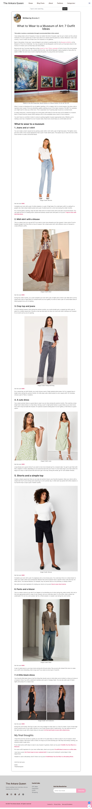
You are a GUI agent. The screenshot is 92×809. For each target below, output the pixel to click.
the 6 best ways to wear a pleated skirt (35, 752)
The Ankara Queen (13, 3)
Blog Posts (40, 3)
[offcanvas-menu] (89, 3)
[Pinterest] (15, 794)
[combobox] (46, 8)
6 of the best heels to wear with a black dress (56, 730)
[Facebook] (7, 794)
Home (31, 3)
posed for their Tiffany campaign (49, 48)
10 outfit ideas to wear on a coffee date (65, 749)
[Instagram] (11, 794)
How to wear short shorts (58, 584)
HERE (23, 203)
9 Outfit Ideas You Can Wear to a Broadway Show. (59, 756)
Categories (71, 3)
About (51, 3)
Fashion (60, 3)
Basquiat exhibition (66, 42)
